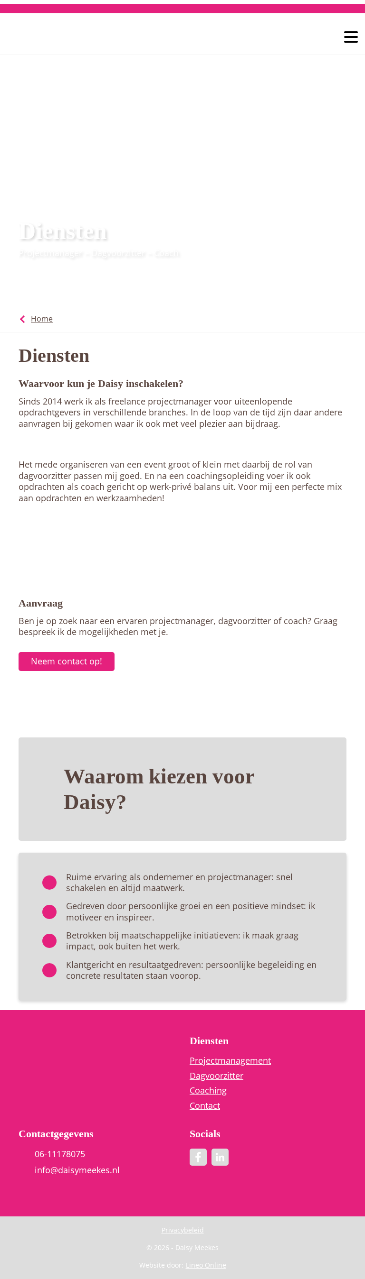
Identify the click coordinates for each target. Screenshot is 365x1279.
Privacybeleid (183, 1230)
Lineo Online (206, 1265)
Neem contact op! (66, 661)
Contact (205, 1105)
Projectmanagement (230, 1060)
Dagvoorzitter (216, 1075)
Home (42, 318)
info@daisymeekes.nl (77, 1170)
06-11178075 (60, 1154)
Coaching (208, 1090)
